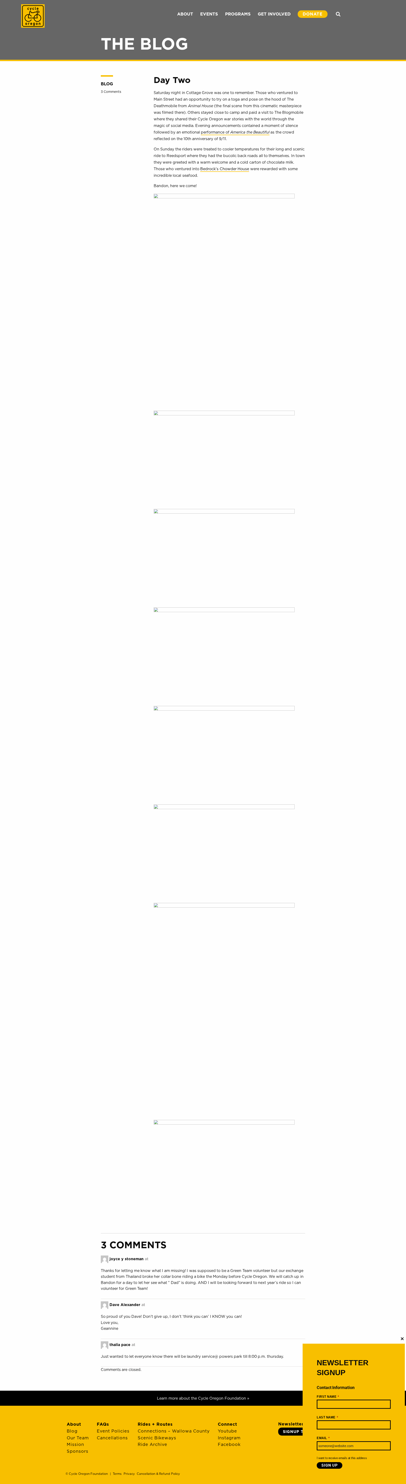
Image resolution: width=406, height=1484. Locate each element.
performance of (235, 132)
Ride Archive (152, 1444)
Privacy (129, 1474)
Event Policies (113, 1431)
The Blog (144, 43)
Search (338, 14)
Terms (117, 1474)
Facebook (229, 1444)
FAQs (103, 1424)
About (74, 1424)
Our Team (78, 1438)
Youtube (227, 1431)
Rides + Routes (155, 1424)
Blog (107, 84)
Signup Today (299, 1431)
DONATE (313, 14)
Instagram (229, 1438)
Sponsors (77, 1451)
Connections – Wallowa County (174, 1431)
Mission (75, 1444)
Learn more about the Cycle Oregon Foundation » (203, 1398)
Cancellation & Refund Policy (158, 1474)
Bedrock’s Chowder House (224, 168)
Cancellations (112, 1438)
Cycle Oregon (33, 16)
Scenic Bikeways (157, 1438)
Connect (227, 1424)
